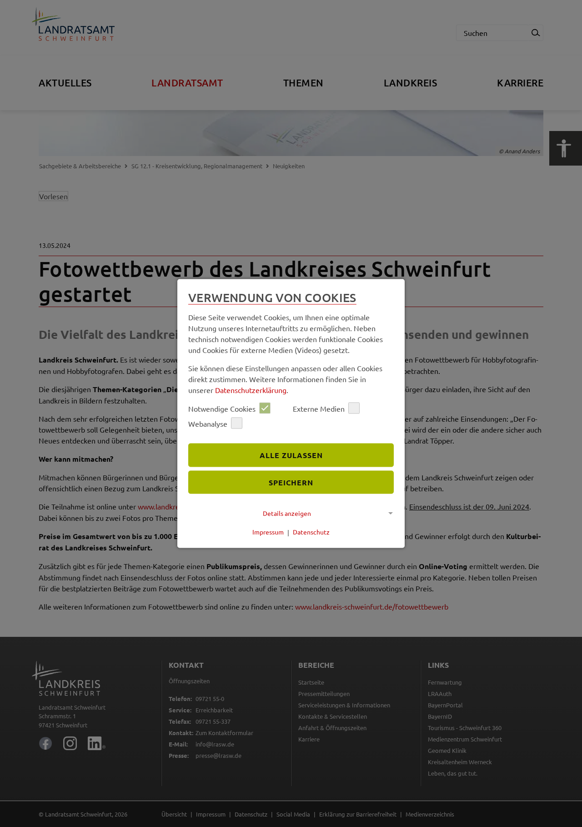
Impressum (268, 532)
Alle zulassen (291, 454)
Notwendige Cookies (222, 408)
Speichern (291, 482)
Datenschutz (311, 532)
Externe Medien (319, 408)
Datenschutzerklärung (250, 389)
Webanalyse (207, 423)
